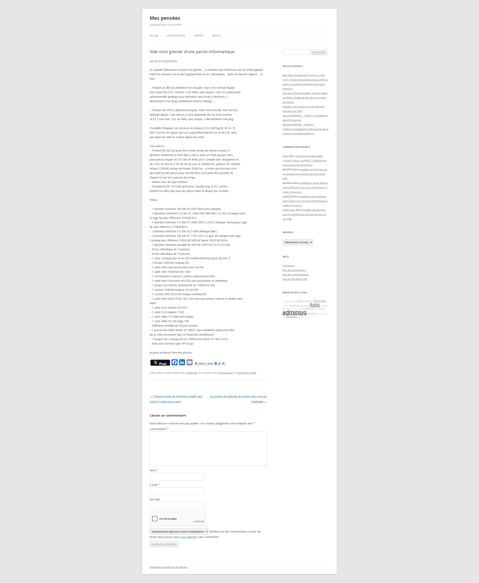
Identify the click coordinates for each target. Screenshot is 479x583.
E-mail (154, 485)
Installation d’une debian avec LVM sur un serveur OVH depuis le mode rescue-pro (305, 187)
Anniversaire (309, 308)
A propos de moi (175, 35)
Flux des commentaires (296, 274)
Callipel (301, 317)
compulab (323, 313)
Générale (191, 372)
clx (284, 317)
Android (308, 301)
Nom (154, 470)
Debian (299, 301)
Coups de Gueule (299, 305)
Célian (286, 305)
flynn (285, 156)
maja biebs (289, 210)
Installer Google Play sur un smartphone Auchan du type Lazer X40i (305, 174)
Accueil (154, 35)
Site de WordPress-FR (295, 279)
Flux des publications (294, 270)
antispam (321, 308)
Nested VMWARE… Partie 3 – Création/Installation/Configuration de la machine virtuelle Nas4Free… (305, 129)
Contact (198, 35)
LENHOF (287, 196)
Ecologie (320, 301)
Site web (155, 499)
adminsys (295, 312)
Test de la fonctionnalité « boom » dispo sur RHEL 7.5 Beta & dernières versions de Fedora (305, 97)
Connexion (289, 265)
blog (323, 305)
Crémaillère (289, 301)
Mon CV (216, 35)
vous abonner (189, 537)
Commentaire (159, 429)
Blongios (312, 313)
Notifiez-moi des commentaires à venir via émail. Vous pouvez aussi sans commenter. (205, 534)
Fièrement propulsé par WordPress (168, 567)
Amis (315, 304)
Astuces (291, 316)
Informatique (225, 372)
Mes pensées (165, 18)
